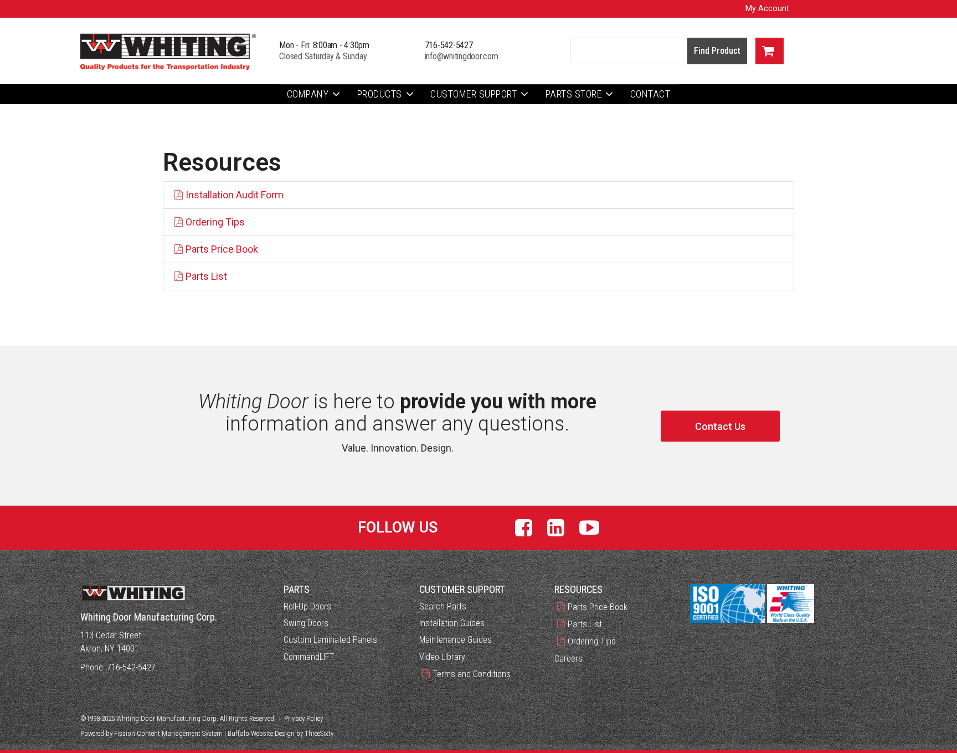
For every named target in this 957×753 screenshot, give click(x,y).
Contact (650, 94)
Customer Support (473, 94)
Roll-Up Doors (307, 606)
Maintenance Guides (455, 639)
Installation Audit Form (235, 195)
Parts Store (574, 94)
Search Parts (442, 606)
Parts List (206, 276)
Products (379, 94)
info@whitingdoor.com (461, 56)
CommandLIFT (309, 657)
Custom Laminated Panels (330, 639)
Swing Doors (306, 623)
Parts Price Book (222, 249)
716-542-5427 (449, 45)
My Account (767, 8)
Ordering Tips (215, 222)
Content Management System (180, 733)
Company (308, 94)
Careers (568, 658)
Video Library (442, 657)
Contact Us (720, 426)
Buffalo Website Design (261, 733)
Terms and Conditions (472, 674)
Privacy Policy (303, 718)
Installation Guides (452, 623)
